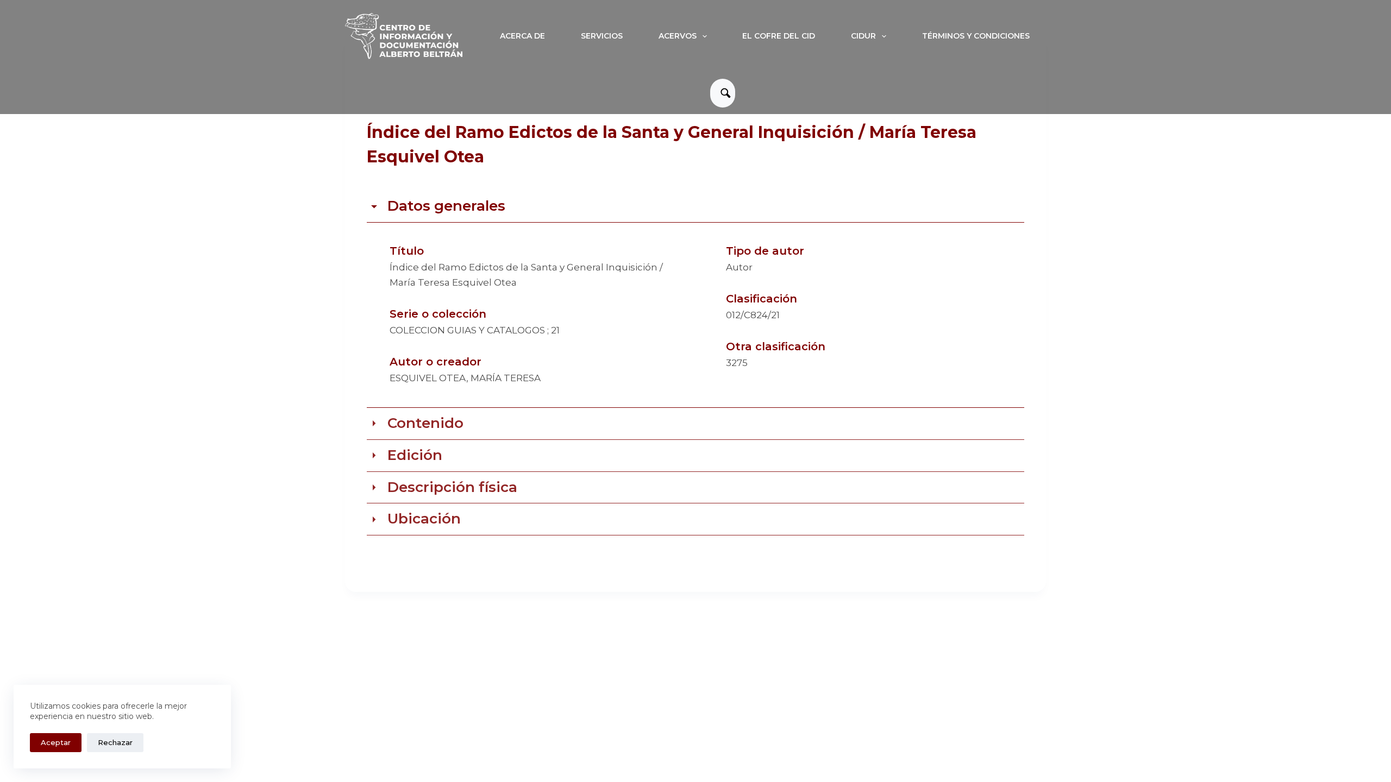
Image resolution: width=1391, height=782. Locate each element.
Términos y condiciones (976, 36)
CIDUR (863, 36)
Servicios (602, 36)
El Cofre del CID (778, 36)
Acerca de (522, 36)
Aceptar (56, 742)
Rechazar (115, 742)
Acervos (678, 36)
